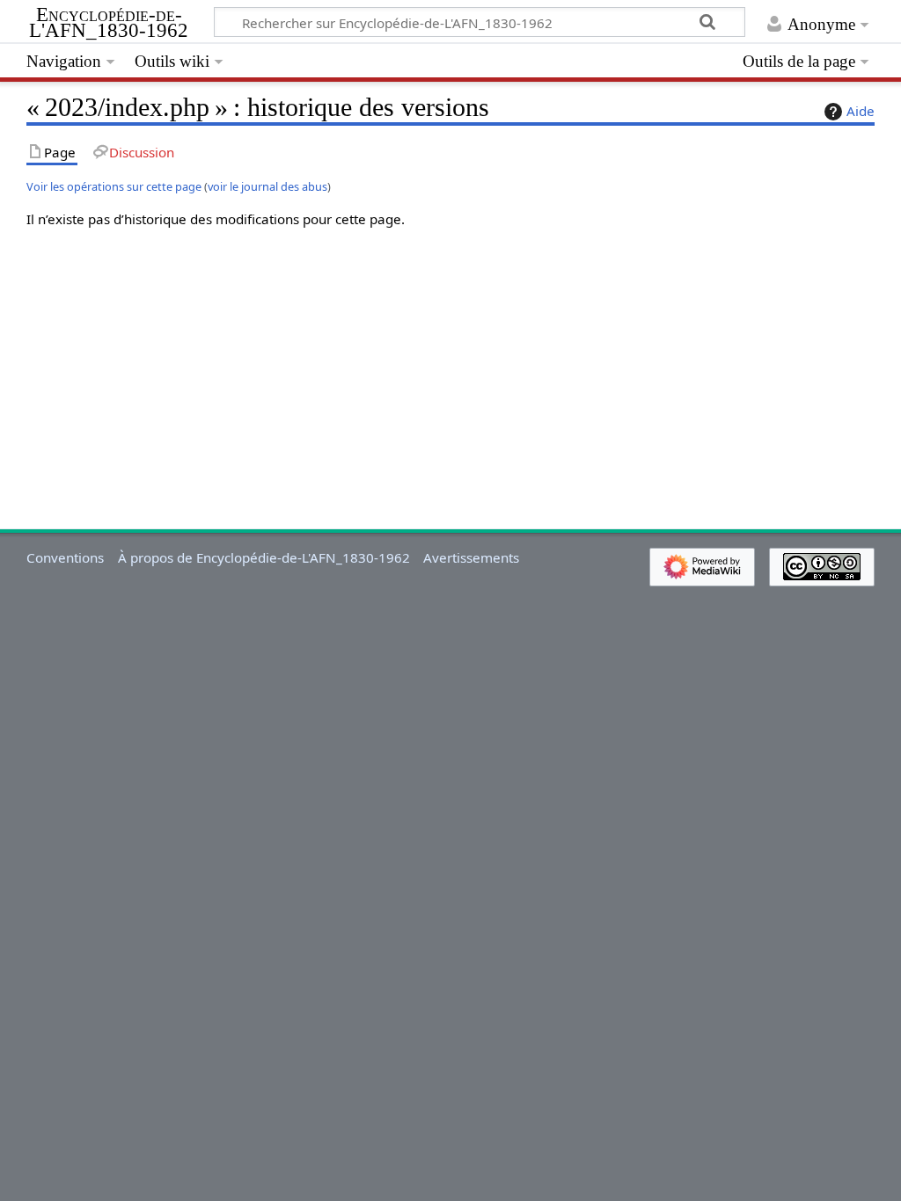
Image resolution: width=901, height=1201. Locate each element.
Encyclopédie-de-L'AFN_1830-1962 (108, 23)
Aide (860, 111)
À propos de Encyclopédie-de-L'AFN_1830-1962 (264, 557)
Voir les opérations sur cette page (113, 186)
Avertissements (471, 557)
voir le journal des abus (267, 186)
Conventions (65, 557)
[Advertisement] (450, 366)
